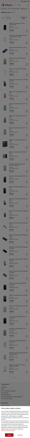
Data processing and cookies (8, 430)
